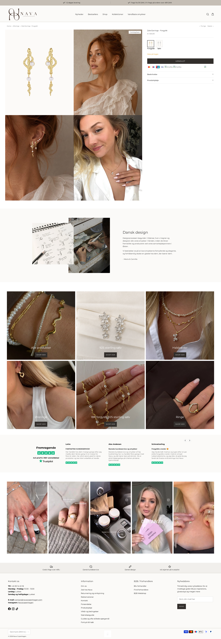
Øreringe (16, 26)
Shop (105, 14)
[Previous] (185, 440)
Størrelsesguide (87, 615)
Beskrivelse (152, 74)
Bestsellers (93, 14)
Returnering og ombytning (92, 593)
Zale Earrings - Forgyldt (29, 26)
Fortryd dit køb (87, 622)
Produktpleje (153, 80)
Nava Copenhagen (19, 636)
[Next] (189, 440)
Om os (84, 586)
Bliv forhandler (140, 586)
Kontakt (84, 600)
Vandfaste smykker (136, 14)
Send (181, 606)
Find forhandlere (141, 590)
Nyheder (79, 14)
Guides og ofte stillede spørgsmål (95, 619)
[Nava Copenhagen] (23, 14)
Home (9, 26)
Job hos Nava (86, 590)
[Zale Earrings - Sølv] (159, 46)
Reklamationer (87, 597)
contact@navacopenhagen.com (28, 600)
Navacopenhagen (25, 603)
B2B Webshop (140, 593)
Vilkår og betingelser (90, 611)
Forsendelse (86, 604)
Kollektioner (117, 14)
